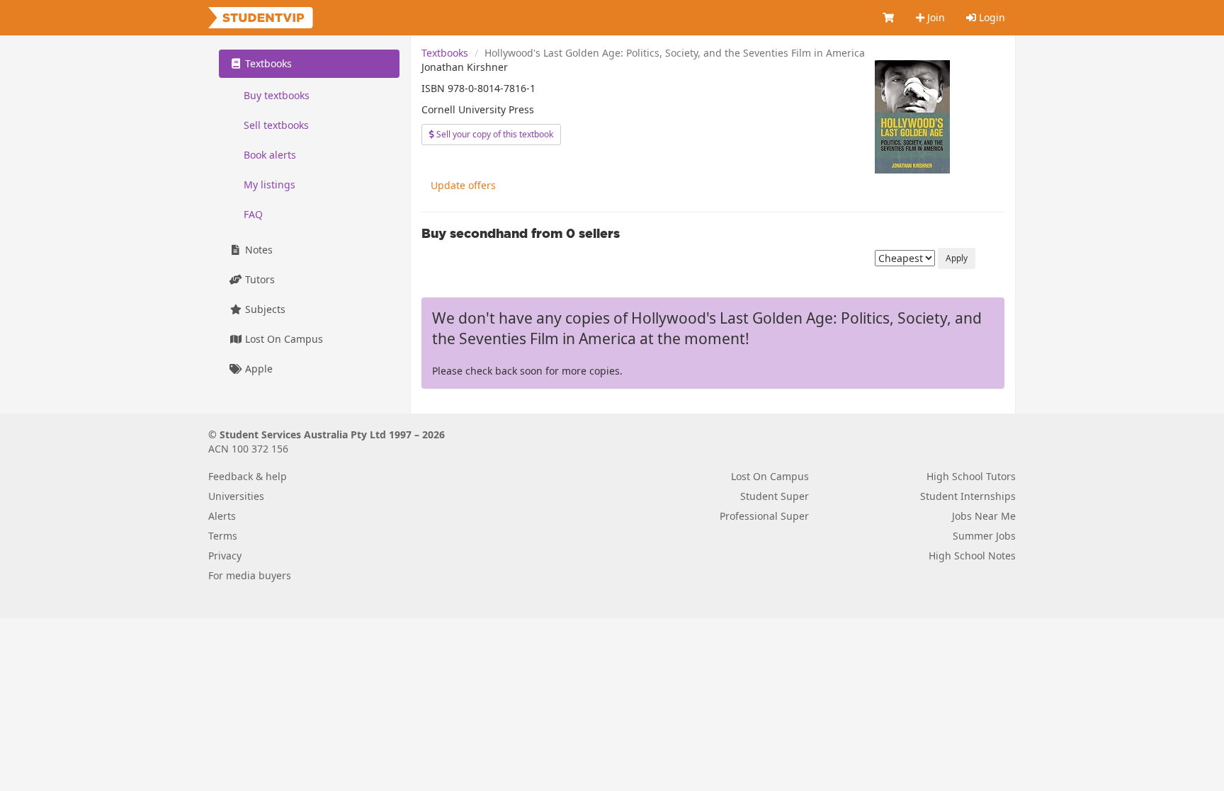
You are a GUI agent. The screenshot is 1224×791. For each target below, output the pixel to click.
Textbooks (444, 52)
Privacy (225, 555)
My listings (269, 184)
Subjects (263, 309)
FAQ (253, 214)
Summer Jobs (984, 535)
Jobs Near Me (984, 516)
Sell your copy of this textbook (493, 134)
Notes (257, 249)
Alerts (222, 516)
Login (990, 17)
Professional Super (764, 516)
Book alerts (270, 154)
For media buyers (249, 575)
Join (934, 17)
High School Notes (972, 555)
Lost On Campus (282, 339)
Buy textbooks (277, 95)
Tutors (258, 279)
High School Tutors (971, 476)
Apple (257, 368)
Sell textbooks (276, 125)
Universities (236, 496)
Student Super (774, 496)
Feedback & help (247, 476)
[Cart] (889, 17)
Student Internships (968, 496)
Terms (222, 535)
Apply (957, 258)
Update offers (463, 185)
